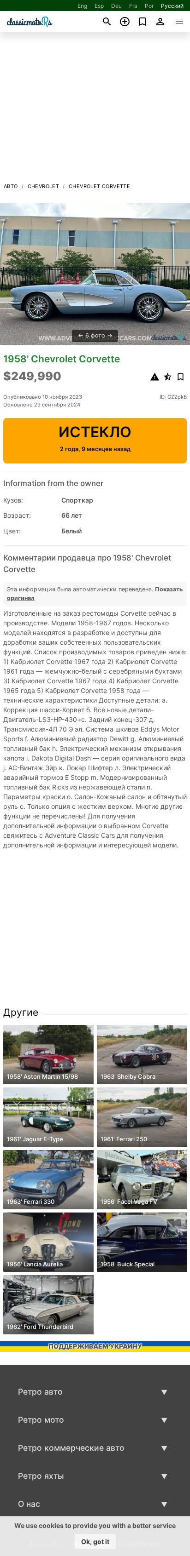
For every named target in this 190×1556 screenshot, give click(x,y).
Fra (133, 5)
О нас (29, 1504)
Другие (20, 1012)
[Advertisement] (95, 110)
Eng (82, 5)
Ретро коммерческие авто (71, 1448)
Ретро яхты (41, 1476)
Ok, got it (95, 1541)
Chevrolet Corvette (99, 186)
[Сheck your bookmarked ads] (143, 21)
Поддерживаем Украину (95, 1346)
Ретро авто (40, 1391)
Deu (116, 5)
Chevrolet (43, 186)
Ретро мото (41, 1419)
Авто (11, 186)
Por (149, 5)
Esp (99, 5)
